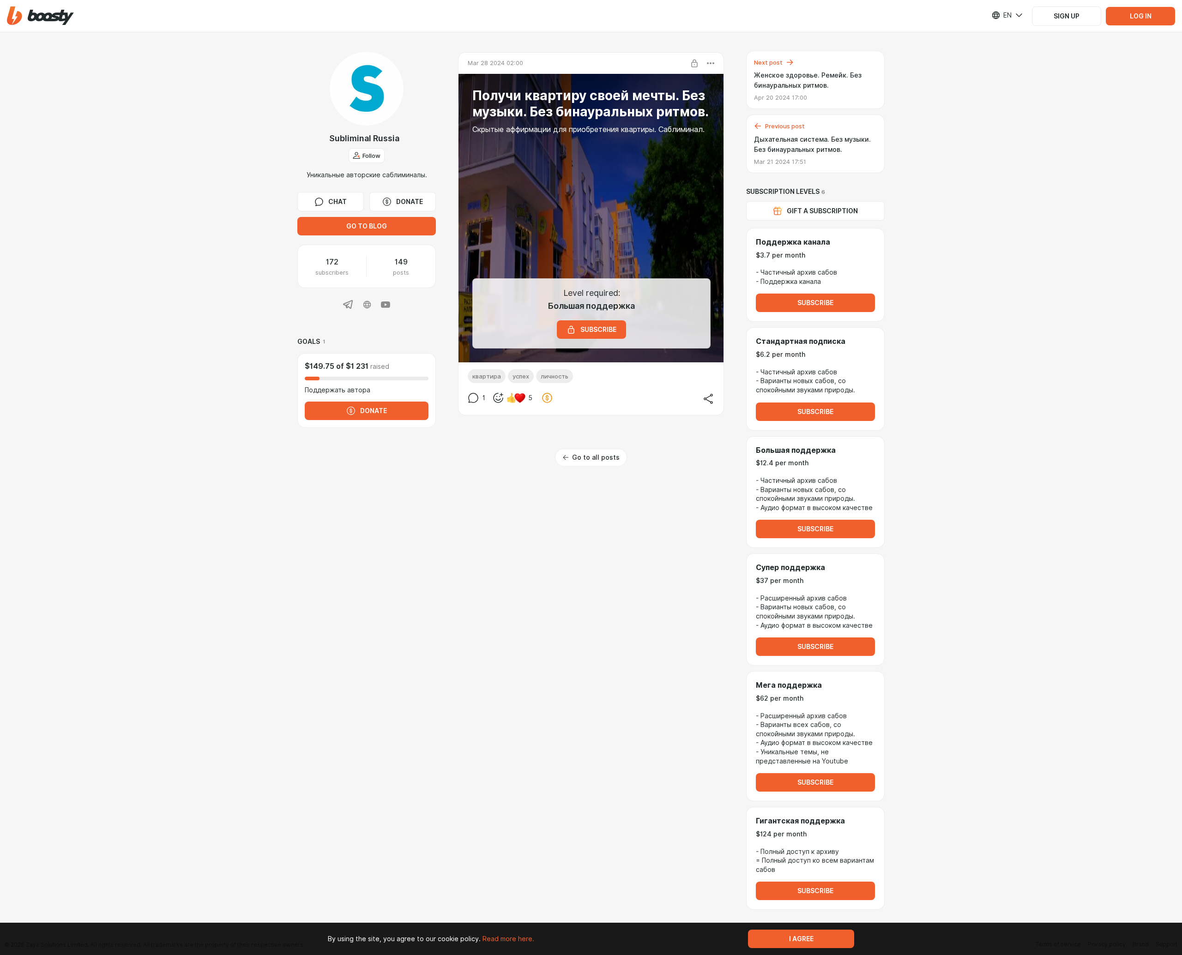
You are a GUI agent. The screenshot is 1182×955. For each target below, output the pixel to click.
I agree (801, 939)
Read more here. (508, 939)
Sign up (1066, 16)
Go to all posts (596, 457)
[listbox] (1001, 15)
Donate (409, 201)
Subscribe (815, 302)
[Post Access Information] (694, 63)
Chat (337, 201)
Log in (1141, 16)
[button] (40, 15)
